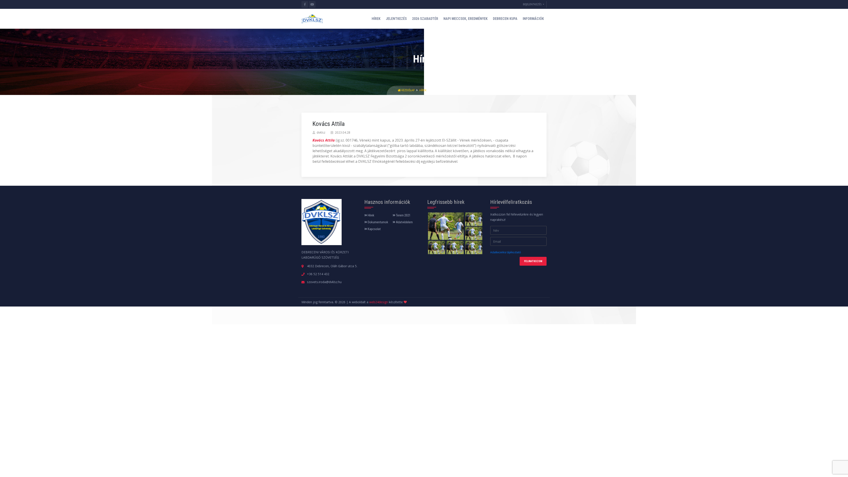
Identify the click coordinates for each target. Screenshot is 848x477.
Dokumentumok (377, 222)
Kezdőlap (408, 90)
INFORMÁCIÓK (533, 19)
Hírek (422, 90)
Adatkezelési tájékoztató (505, 252)
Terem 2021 (403, 215)
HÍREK (376, 19)
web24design (378, 302)
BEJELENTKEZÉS (532, 4)
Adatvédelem (404, 222)
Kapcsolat (374, 229)
